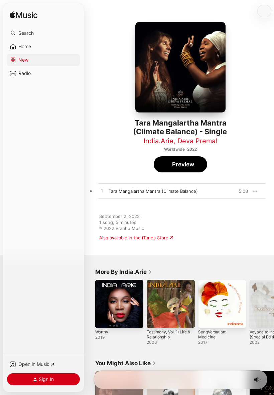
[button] (43, 33)
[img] (23, 15)
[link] (123, 271)
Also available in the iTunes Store (133, 237)
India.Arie (158, 141)
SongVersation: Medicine (212, 334)
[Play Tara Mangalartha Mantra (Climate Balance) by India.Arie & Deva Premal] (102, 191)
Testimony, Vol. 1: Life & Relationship (168, 334)
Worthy (101, 331)
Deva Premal (197, 141)
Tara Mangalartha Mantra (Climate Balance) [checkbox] (153, 191)
